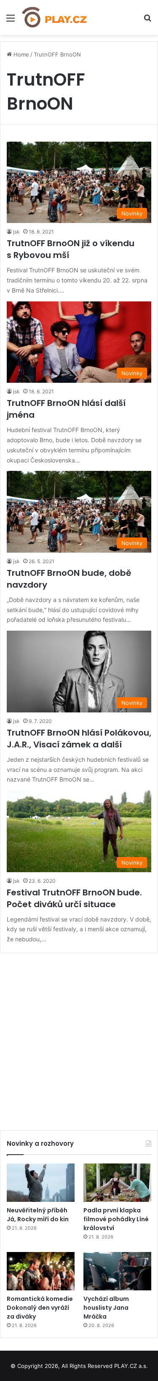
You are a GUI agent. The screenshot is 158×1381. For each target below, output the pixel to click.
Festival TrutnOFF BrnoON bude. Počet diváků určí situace (74, 898)
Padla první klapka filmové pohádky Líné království (116, 1219)
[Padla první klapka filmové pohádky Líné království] (117, 1182)
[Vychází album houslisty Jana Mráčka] (117, 1271)
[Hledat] (147, 20)
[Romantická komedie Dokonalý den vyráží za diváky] (41, 1271)
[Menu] (10, 20)
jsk (16, 231)
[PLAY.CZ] (54, 17)
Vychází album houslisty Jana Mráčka (106, 1308)
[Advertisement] (79, 1038)
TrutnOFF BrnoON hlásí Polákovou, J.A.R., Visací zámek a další (79, 738)
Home (20, 54)
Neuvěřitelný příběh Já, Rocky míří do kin (38, 1214)
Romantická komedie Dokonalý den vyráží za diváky (40, 1308)
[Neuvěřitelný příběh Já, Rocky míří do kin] (41, 1182)
